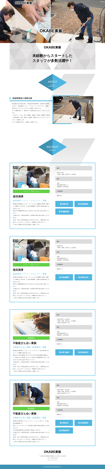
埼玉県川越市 (64, 352)
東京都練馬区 (64, 212)
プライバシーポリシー (52, 460)
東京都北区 (64, 204)
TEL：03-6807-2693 (52, 458)
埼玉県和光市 (83, 277)
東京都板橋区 (83, 204)
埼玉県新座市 (83, 352)
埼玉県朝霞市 (64, 277)
